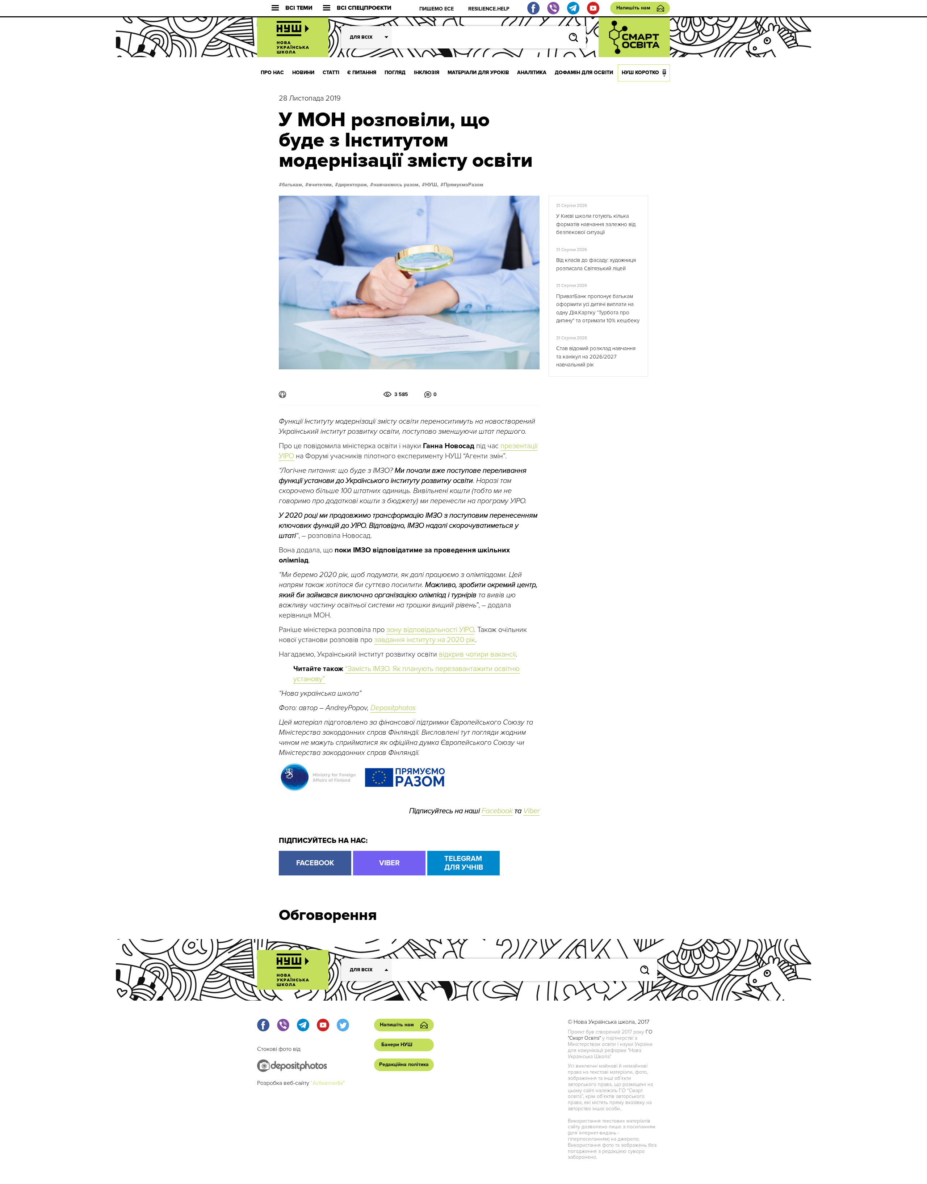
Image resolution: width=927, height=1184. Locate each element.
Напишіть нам (633, 8)
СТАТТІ (331, 72)
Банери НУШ (396, 1044)
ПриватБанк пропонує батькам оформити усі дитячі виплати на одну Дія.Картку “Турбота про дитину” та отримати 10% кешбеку (597, 308)
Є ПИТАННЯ (361, 72)
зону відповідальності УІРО (430, 629)
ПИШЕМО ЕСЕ (436, 9)
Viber (531, 811)
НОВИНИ (303, 72)
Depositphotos (393, 708)
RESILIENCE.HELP (488, 9)
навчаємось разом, (396, 185)
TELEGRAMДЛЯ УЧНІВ (463, 863)
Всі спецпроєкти (364, 8)
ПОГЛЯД (395, 72)
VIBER (389, 863)
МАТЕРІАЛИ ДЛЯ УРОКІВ (478, 72)
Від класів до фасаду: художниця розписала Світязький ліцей (596, 264)
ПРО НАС (272, 72)
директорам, (353, 185)
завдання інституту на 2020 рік (424, 640)
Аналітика (531, 72)
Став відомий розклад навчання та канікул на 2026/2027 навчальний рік (596, 356)
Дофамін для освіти (584, 72)
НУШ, (432, 185)
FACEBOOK (315, 863)
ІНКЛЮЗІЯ (426, 72)
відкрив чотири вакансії (477, 654)
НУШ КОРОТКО (640, 72)
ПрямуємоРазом (463, 185)
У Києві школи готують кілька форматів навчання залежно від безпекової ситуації (596, 224)
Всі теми (299, 8)
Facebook (497, 811)
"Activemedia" (328, 1083)
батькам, (292, 185)
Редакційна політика (404, 1064)
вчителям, (321, 185)
